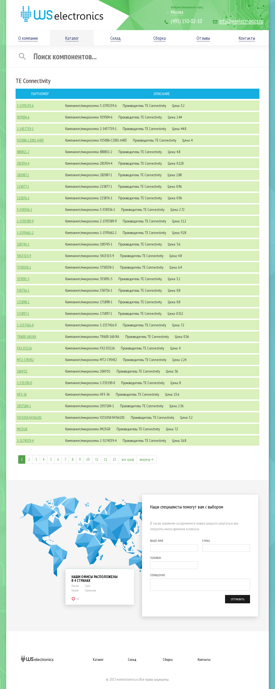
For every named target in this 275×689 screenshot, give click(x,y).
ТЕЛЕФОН (155, 558)
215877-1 (23, 186)
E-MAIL (206, 541)
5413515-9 (24, 255)
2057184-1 (24, 405)
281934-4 (23, 163)
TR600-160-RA (26, 336)
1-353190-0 (24, 382)
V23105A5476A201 (29, 417)
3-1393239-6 (25, 105)
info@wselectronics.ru (241, 21)
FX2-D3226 (24, 348)
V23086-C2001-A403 (30, 140)
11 (96, 459)
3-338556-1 (24, 209)
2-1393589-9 (25, 221)
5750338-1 (24, 267)
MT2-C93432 (25, 359)
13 (114, 459)
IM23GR (22, 429)
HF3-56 (22, 394)
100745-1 (23, 244)
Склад (132, 659)
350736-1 (23, 290)
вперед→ (147, 459)
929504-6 (23, 117)
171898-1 (23, 302)
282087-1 (23, 174)
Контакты (204, 659)
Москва (177, 12)
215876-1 (23, 198)
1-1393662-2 (25, 232)
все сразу (128, 459)
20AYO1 (22, 371)
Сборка (168, 659)
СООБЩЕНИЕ (157, 575)
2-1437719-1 (25, 128)
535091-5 (23, 278)
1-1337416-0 (25, 325)
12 (105, 459)
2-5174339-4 (25, 440)
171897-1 (23, 313)
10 (87, 459)
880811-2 (23, 151)
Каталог (98, 659)
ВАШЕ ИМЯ (156, 541)
